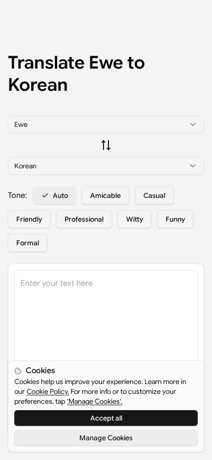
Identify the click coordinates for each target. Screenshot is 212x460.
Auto (60, 195)
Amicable (105, 195)
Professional (84, 219)
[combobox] (106, 124)
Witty (134, 219)
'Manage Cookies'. (94, 401)
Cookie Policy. (48, 391)
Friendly (29, 219)
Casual (154, 195)
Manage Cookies (106, 437)
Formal (27, 242)
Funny (175, 219)
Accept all (106, 418)
